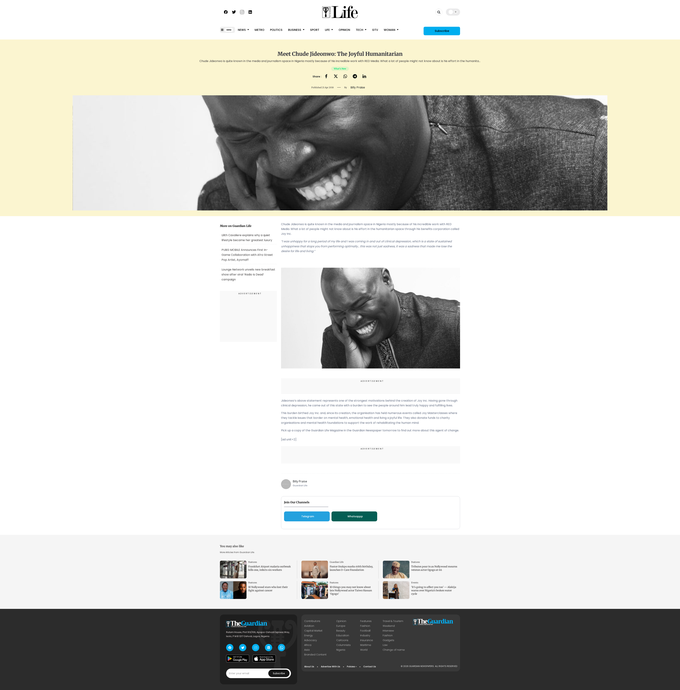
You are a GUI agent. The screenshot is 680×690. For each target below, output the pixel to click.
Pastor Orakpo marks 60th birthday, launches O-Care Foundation (351, 568)
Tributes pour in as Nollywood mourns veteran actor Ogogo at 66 (434, 568)
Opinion (344, 30)
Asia (307, 650)
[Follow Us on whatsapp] (281, 647)
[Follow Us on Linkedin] (250, 12)
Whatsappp (355, 516)
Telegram (307, 516)
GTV (375, 30)
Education (342, 635)
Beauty (340, 630)
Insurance (366, 640)
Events (414, 582)
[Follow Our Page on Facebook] (225, 12)
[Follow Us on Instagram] (242, 12)
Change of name (394, 650)
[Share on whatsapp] (345, 76)
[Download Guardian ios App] (264, 658)
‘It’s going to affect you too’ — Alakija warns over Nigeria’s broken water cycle (433, 590)
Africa (307, 645)
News (242, 30)
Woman (390, 30)
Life (327, 30)
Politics (276, 30)
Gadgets (388, 640)
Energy (308, 635)
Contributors (312, 621)
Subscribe (442, 31)
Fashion (365, 626)
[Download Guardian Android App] (237, 658)
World (363, 650)
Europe (340, 626)
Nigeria (340, 650)
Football (365, 630)
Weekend (389, 626)
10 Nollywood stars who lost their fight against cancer (268, 588)
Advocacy (310, 640)
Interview (388, 630)
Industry (365, 635)
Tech (360, 30)
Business (295, 30)
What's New (340, 68)
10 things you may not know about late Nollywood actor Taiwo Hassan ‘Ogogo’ (351, 590)
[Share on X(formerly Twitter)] (336, 76)
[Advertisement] (248, 317)
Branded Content (315, 654)
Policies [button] (351, 666)
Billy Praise (300, 481)
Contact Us (369, 666)
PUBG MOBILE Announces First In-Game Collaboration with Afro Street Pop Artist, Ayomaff (247, 255)
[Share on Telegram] (355, 76)
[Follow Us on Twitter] (234, 12)
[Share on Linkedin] (364, 76)
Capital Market (313, 630)
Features (252, 562)
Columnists (343, 645)
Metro (259, 30)
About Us (309, 666)
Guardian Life (337, 562)
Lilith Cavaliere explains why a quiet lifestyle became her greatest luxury (247, 237)
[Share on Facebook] (326, 76)
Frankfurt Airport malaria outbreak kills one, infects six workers (269, 568)
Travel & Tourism (393, 621)
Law (385, 645)
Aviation (309, 626)
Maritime (365, 645)
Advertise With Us (330, 666)
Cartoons (342, 640)
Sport (314, 30)
